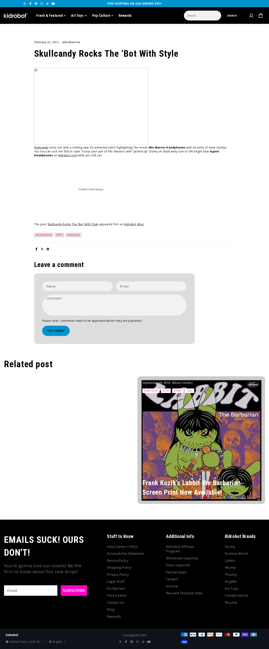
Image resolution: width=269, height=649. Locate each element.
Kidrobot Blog (134, 224)
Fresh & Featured (49, 15)
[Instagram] (41, 3)
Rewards (125, 15)
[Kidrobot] (16, 15)
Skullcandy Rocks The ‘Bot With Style (73, 224)
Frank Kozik (151, 390)
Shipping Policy (119, 567)
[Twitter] (24, 3)
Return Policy (117, 560)
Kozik (166, 390)
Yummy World (236, 553)
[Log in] (251, 15)
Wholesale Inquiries (182, 558)
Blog (110, 609)
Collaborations (237, 595)
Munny (230, 567)
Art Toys (77, 15)
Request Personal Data (184, 593)
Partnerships (176, 572)
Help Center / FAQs (122, 546)
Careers (172, 579)
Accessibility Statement (125, 553)
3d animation (44, 234)
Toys (189, 390)
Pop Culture (101, 15)
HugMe (231, 581)
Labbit (230, 560)
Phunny (231, 574)
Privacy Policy (118, 574)
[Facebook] (30, 3)
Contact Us (115, 602)
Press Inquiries (178, 565)
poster (178, 390)
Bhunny (231, 602)
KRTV (59, 234)
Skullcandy (41, 147)
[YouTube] (53, 3)
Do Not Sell (116, 588)
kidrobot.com (67, 155)
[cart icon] (260, 15)
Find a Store (116, 595)
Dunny (230, 546)
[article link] (255, 495)
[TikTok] (47, 3)
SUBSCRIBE (74, 590)
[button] (232, 15)
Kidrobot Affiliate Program (180, 549)
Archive (172, 586)
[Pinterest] (36, 3)
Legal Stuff (115, 581)
